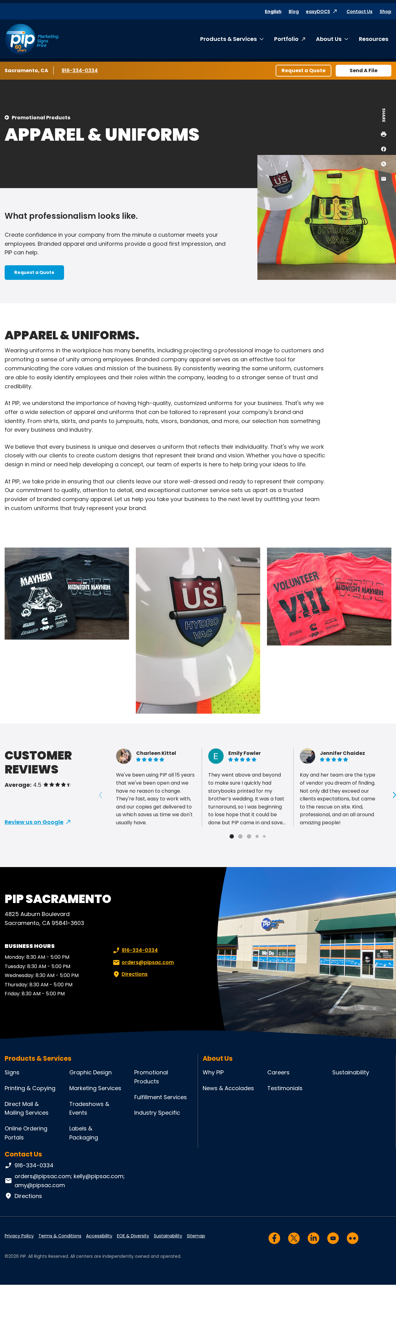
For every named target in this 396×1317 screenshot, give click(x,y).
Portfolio (286, 39)
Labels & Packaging (83, 1133)
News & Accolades (228, 1088)
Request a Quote (303, 70)
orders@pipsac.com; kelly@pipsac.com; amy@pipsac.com (70, 1180)
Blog (294, 11)
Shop (385, 11)
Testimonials (285, 1088)
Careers (278, 1072)
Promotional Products (41, 117)
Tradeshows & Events (89, 1108)
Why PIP (213, 1072)
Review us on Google (34, 822)
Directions (135, 974)
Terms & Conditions (59, 1236)
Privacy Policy (19, 1236)
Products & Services (228, 39)
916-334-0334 (80, 70)
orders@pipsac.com (148, 962)
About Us (329, 39)
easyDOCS (318, 11)
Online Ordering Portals (26, 1133)
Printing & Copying (30, 1088)
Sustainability (350, 1072)
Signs (12, 1072)
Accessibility (99, 1236)
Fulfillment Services (160, 1097)
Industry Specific (157, 1113)
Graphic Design (90, 1072)
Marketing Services (95, 1088)
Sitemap (196, 1236)
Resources (373, 39)
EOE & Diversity (133, 1236)
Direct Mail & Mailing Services (27, 1108)
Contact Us (359, 11)
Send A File (363, 70)
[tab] (232, 836)
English (273, 11)
